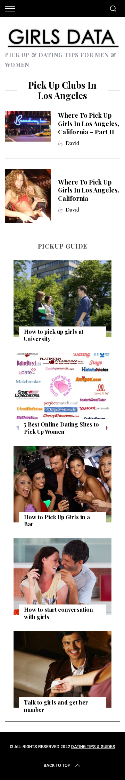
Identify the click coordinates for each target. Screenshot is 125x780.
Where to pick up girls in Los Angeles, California (88, 190)
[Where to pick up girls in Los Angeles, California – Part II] (28, 126)
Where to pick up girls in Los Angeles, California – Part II (88, 123)
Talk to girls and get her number (56, 706)
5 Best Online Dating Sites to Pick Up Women (61, 428)
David (72, 142)
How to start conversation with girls (58, 613)
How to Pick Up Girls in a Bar (57, 520)
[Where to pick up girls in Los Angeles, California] (28, 196)
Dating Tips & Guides (93, 746)
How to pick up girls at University (53, 335)
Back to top (57, 765)
